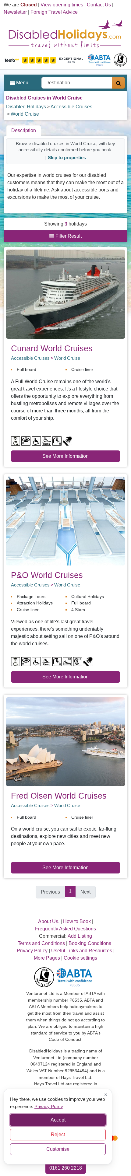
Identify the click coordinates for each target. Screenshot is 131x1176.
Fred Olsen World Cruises (59, 795)
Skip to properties (67, 157)
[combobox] (76, 83)
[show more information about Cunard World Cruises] (65, 293)
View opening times (62, 4)
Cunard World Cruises (52, 348)
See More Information (65, 456)
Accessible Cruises (71, 106)
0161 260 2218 (65, 1168)
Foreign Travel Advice (54, 12)
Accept (58, 1119)
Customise (57, 1149)
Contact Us (99, 4)
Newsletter (15, 12)
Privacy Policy (48, 1106)
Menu (21, 82)
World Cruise (25, 114)
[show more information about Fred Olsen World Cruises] (65, 741)
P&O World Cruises (47, 575)
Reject (58, 1134)
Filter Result (68, 236)
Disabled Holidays (26, 106)
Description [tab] (23, 130)
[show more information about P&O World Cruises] (65, 520)
